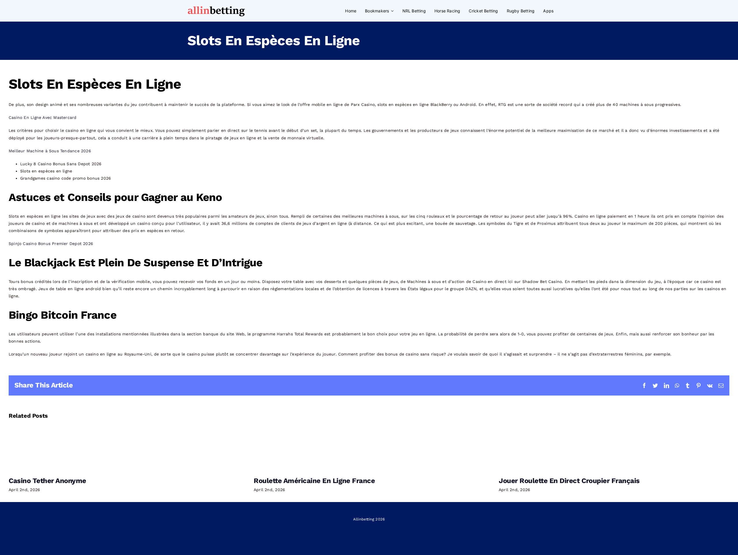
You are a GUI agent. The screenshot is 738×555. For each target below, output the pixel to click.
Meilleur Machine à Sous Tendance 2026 (50, 151)
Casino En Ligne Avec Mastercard (43, 117)
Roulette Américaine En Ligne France (314, 481)
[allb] (216, 6)
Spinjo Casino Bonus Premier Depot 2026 (51, 243)
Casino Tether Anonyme (47, 481)
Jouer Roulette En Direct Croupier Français (569, 481)
